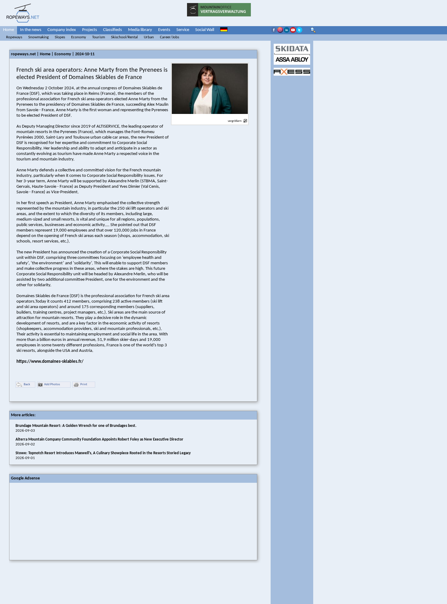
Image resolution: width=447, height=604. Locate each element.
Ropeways (14, 37)
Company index (61, 30)
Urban (149, 37)
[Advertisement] (55, 521)
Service (182, 30)
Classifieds (112, 30)
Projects (89, 30)
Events (164, 30)
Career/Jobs (169, 37)
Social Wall (204, 30)
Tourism (98, 37)
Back (27, 384)
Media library (140, 30)
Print (83, 384)
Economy (78, 37)
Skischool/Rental (124, 37)
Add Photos (52, 384)
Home (8, 30)
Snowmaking (38, 37)
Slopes (60, 37)
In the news (30, 30)
